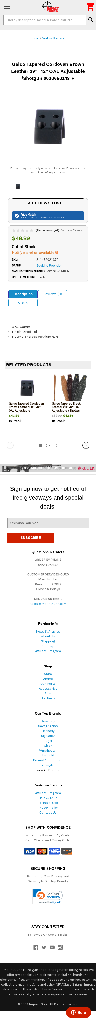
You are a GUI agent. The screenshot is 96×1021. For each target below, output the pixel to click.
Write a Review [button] (72, 230)
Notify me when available (33, 252)
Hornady (48, 731)
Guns (48, 674)
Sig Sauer (48, 736)
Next (85, 445)
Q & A (23, 302)
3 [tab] (55, 445)
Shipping (48, 641)
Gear (48, 693)
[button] (48, 896)
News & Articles (48, 631)
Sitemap (48, 646)
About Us (48, 636)
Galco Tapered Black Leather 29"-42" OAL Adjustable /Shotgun (67, 407)
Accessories (48, 689)
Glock (48, 746)
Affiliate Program (48, 651)
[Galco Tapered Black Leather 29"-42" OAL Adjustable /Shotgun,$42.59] (69, 388)
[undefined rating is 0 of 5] (23, 230)
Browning (48, 721)
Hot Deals (48, 698)
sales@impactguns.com (48, 604)
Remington (48, 765)
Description (23, 294)
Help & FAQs (48, 798)
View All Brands (48, 770)
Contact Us (48, 813)
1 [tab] (40, 445)
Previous (10, 445)
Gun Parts (48, 684)
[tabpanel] (26, 405)
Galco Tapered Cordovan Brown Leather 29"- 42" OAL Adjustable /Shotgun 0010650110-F (26, 409)
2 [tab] (48, 445)
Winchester (48, 751)
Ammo (48, 679)
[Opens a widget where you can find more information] (78, 1013)
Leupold (48, 755)
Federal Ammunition (48, 760)
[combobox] (44, 20)
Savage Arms (48, 726)
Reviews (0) (52, 294)
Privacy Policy (48, 808)
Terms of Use (48, 803)
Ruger (48, 741)
